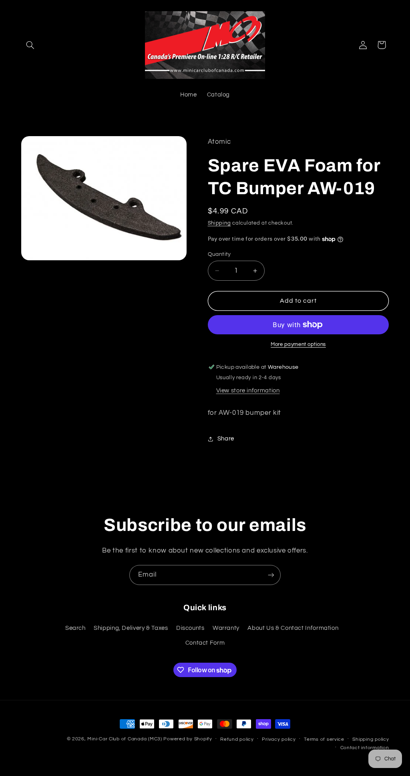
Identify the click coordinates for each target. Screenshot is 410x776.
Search (75, 628)
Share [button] (225, 439)
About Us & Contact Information (292, 628)
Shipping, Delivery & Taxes (131, 628)
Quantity (219, 254)
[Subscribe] (271, 575)
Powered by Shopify (187, 739)
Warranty (226, 628)
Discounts (190, 628)
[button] (30, 45)
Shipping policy (370, 739)
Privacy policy (278, 739)
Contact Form (205, 643)
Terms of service (324, 739)
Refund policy (237, 739)
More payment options (298, 344)
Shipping (219, 223)
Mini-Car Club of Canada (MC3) (124, 739)
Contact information (364, 748)
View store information (248, 391)
